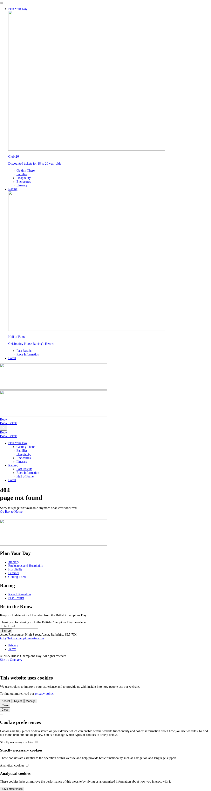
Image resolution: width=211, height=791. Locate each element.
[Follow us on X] (9, 517)
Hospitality (23, 178)
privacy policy (44, 693)
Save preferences (12, 788)
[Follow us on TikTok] (19, 517)
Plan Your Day (17, 8)
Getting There (25, 170)
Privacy (13, 645)
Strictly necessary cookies (17, 742)
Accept (6, 701)
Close (5, 705)
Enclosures (23, 181)
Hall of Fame (25, 476)
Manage (30, 701)
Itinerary (21, 185)
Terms (12, 649)
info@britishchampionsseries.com (22, 638)
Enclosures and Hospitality (25, 565)
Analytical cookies (12, 765)
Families (21, 174)
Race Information (27, 354)
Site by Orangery (11, 659)
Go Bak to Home (11, 511)
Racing (13, 189)
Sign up (6, 630)
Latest (12, 358)
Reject (18, 701)
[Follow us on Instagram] (14, 517)
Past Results (24, 350)
